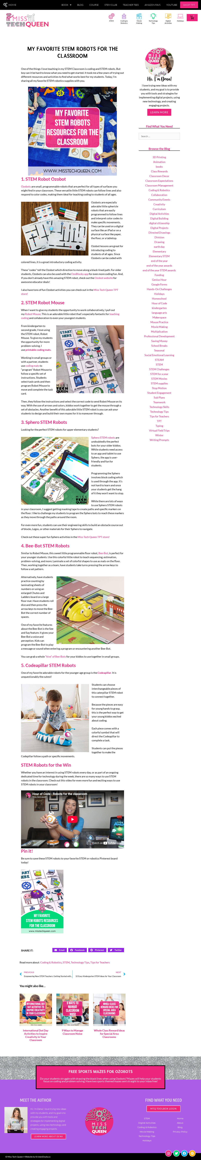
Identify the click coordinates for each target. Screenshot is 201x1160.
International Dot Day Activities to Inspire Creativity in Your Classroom (35, 1035)
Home (180, 1118)
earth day (159, 246)
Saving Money (159, 341)
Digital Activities (168, 22)
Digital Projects (159, 227)
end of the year (159, 260)
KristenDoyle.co (43, 1156)
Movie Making (139, 22)
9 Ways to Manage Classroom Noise (72, 1032)
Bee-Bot (103, 553)
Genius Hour (159, 279)
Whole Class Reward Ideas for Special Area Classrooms (109, 1033)
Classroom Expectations (159, 180)
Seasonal (159, 350)
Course (94, 4)
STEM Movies (159, 378)
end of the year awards (159, 265)
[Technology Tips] (153, 16)
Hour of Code (159, 303)
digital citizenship (159, 223)
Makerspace (159, 317)
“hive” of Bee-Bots (55, 656)
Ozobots (26, 186)
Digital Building (159, 218)
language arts (159, 312)
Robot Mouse (33, 314)
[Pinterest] (192, 1153)
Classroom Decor (159, 176)
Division (159, 237)
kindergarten (159, 308)
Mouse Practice (159, 322)
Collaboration (159, 194)
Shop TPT (189, 4)
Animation (159, 161)
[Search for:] (159, 136)
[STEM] (111, 16)
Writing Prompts (159, 439)
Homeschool (159, 298)
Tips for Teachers (100, 962)
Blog (80, 4)
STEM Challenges (159, 369)
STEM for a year (159, 374)
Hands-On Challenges (159, 289)
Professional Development (159, 336)
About (180, 1123)
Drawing (159, 242)
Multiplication (159, 331)
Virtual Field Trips (159, 430)
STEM (111, 21)
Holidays (180, 21)
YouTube (171, 4)
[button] (59, 950)
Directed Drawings (159, 232)
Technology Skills (159, 407)
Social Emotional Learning (159, 355)
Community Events (159, 199)
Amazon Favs (152, 4)
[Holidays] (180, 16)
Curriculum (159, 209)
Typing (159, 425)
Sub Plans (159, 397)
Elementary (159, 251)
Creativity (159, 204)
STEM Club (110, 4)
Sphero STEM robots (103, 437)
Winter (159, 435)
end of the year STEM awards (159, 270)
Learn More (159, 112)
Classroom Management (159, 185)
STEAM (159, 359)
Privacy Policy (180, 1131)
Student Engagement (159, 392)
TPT (159, 421)
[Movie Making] (139, 16)
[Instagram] (168, 1153)
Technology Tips (153, 22)
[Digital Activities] (168, 16)
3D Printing (159, 157)
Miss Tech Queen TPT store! (94, 537)
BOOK (65, 4)
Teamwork (159, 402)
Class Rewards (159, 171)
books (159, 166)
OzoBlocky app (79, 274)
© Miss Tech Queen (14, 1156)
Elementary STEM (159, 256)
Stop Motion (159, 388)
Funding (159, 275)
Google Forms (159, 284)
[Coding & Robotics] (124, 16)
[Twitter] (176, 1153)
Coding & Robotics (124, 22)
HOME (12, 4)
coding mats (32, 365)
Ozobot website (104, 278)
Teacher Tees (131, 4)
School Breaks (159, 345)
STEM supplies (159, 383)
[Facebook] (184, 1153)
